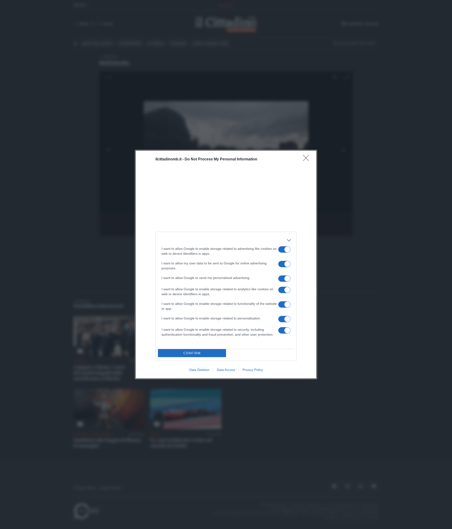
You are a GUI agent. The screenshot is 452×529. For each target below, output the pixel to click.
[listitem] (226, 240)
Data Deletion (199, 370)
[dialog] (226, 264)
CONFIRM (192, 353)
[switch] (284, 249)
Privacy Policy (252, 370)
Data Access (226, 370)
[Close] (307, 159)
